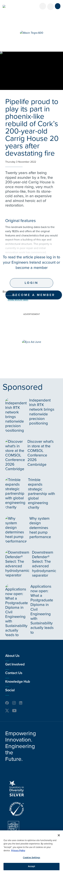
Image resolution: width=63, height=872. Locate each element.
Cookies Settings (31, 857)
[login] (42, 6)
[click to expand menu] (57, 6)
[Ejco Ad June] (31, 342)
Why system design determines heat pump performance (40, 527)
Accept (31, 866)
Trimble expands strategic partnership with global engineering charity (41, 494)
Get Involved (15, 664)
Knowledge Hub (17, 682)
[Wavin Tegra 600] (31, 33)
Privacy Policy (18, 850)
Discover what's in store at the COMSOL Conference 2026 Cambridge (40, 453)
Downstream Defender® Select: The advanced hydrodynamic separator (44, 564)
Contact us (13, 673)
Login (31, 283)
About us (12, 656)
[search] (50, 6)
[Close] (59, 835)
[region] (31, 851)
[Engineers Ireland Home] (4, 6)
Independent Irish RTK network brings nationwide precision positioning (41, 412)
